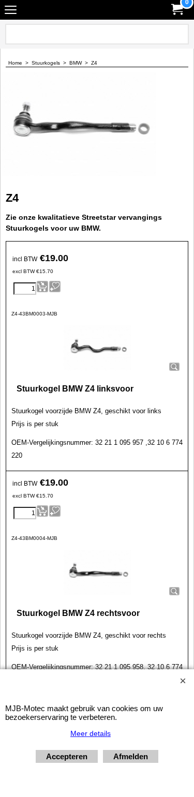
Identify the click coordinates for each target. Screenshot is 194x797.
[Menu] (11, 11)
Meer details (90, 733)
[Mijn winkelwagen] (176, 9)
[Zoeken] (179, 34)
